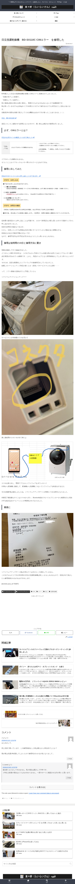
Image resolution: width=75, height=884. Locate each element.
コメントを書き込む (37, 787)
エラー (40, 591)
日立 (46, 591)
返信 (70, 758)
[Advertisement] (37, 31)
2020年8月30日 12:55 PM (10, 767)
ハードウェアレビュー (23, 591)
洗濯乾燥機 (54, 591)
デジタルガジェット (9, 591)
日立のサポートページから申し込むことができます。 (20, 176)
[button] (64, 632)
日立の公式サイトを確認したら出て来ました (17, 137)
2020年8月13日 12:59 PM (9, 740)
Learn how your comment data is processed (44, 793)
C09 (34, 591)
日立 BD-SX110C (8, 118)
